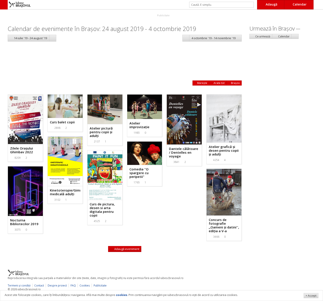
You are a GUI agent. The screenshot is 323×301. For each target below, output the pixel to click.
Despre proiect (57, 285)
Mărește (201, 83)
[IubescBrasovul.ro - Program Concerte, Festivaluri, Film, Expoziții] (4, 4)
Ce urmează (262, 36)
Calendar (284, 36)
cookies (121, 295)
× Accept (311, 295)
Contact (39, 285)
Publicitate (163, 15)
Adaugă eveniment (126, 249)
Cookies (85, 285)
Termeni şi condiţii (19, 285)
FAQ (73, 285)
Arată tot (219, 83)
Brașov (235, 83)
